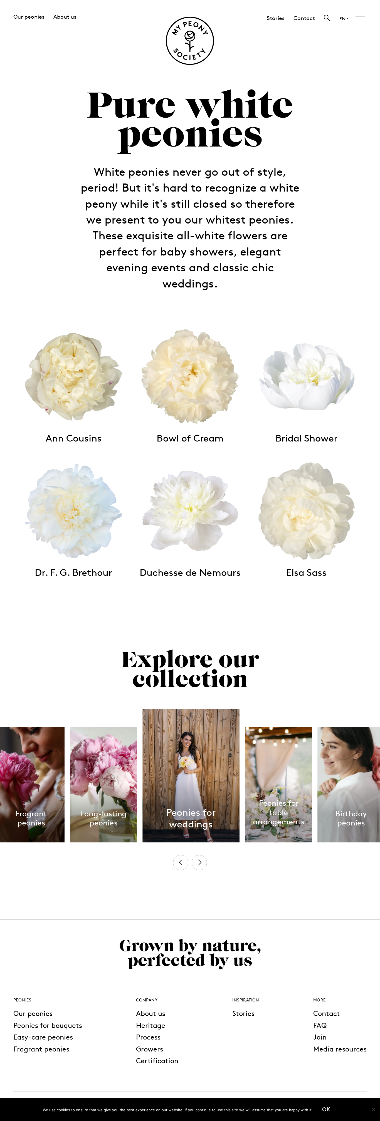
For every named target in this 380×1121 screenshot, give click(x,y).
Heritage (150, 1025)
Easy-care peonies (43, 1037)
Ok (326, 1109)
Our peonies (33, 1013)
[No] (373, 1109)
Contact (326, 1013)
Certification (157, 1060)
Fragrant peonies (41, 1049)
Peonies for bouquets (47, 1025)
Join (320, 1037)
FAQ (320, 1025)
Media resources (340, 1049)
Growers (149, 1049)
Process (148, 1037)
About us (150, 1013)
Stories (243, 1013)
